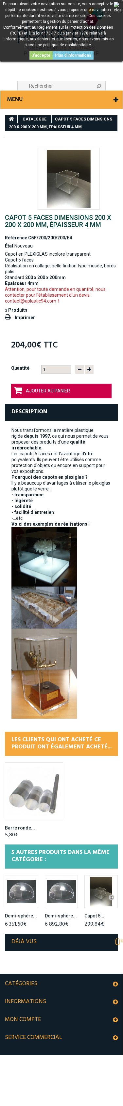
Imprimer (25, 317)
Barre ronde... (20, 827)
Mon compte (23, 1019)
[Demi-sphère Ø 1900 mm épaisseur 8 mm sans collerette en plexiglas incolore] (21, 891)
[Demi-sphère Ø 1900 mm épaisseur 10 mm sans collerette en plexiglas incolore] (61, 891)
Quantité (20, 368)
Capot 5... (94, 915)
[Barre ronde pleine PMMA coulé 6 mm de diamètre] (34, 791)
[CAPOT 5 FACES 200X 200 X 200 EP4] (69, 179)
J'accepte (41, 55)
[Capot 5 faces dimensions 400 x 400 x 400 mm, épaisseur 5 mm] (101, 891)
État (9, 245)
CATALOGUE (34, 119)
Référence (16, 237)
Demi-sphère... (21, 915)
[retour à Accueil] (11, 119)
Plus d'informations (73, 55)
